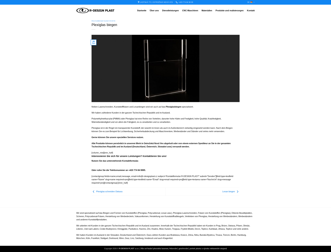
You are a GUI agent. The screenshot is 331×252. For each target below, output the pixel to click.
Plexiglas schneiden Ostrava (109, 191)
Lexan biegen (228, 191)
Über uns (154, 10)
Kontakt (251, 10)
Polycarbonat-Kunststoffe (103, 21)
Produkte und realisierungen (230, 10)
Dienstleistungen (170, 10)
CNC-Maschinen (190, 10)
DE (248, 2)
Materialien (207, 10)
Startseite (141, 10)
